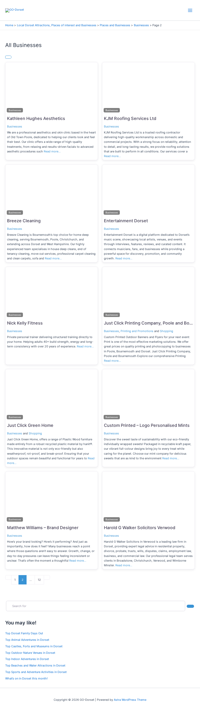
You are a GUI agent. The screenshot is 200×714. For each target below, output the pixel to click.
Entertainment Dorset (126, 220)
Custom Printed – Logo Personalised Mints (147, 425)
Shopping (166, 331)
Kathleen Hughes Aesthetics (36, 118)
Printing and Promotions (137, 331)
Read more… (52, 151)
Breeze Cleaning (24, 220)
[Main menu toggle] (190, 10)
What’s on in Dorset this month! (26, 678)
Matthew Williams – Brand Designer (42, 527)
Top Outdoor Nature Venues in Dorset (30, 653)
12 (39, 580)
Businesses (14, 126)
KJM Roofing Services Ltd (130, 118)
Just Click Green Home (30, 425)
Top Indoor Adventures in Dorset (27, 659)
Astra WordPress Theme (130, 700)
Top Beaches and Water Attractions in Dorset (35, 665)
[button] (12, 88)
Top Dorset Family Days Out (24, 633)
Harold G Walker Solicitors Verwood (139, 527)
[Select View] (8, 57)
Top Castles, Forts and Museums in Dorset (34, 646)
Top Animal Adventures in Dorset (27, 640)
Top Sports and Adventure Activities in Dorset (36, 672)
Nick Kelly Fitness (25, 323)
